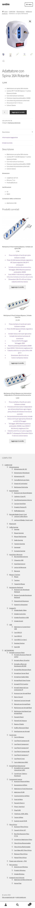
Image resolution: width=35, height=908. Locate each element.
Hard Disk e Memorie (15, 554)
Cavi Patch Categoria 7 (21, 755)
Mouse (16, 577)
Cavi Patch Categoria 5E (21, 741)
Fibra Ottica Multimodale (22, 847)
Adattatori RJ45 (19, 792)
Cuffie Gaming (13, 527)
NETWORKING (9, 650)
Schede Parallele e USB (21, 617)
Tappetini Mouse (19, 584)
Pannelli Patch (19, 717)
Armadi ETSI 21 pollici (21, 684)
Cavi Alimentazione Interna (23, 500)
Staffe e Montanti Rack (21, 728)
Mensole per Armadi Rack (22, 704)
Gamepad (17, 547)
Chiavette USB (18, 560)
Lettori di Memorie (20, 567)
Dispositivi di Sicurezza (21, 601)
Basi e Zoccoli (18, 697)
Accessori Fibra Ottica (21, 827)
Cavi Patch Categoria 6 (21, 744)
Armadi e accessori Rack (16, 652)
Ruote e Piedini (19, 724)
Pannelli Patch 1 (19, 803)
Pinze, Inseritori (19, 807)
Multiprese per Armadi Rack (23, 708)
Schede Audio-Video (20, 610)
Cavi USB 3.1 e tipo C (20, 640)
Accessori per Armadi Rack (22, 693)
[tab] (17, 132)
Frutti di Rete (18, 799)
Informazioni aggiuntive (10, 137)
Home (6, 11)
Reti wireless (13, 865)
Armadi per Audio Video (21, 677)
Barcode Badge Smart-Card (18, 514)
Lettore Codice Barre (20, 516)
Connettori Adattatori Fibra (23, 839)
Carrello (27, 903)
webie (6, 4)
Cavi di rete (12, 735)
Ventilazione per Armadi (22, 731)
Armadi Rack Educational (17, 766)
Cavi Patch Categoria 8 (21, 748)
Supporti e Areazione (21, 604)
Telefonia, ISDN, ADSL (21, 814)
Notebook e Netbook (16, 587)
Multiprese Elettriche (14, 123)
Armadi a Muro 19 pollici (21, 660)
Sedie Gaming (18, 540)
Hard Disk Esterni (19, 564)
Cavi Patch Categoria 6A (21, 751)
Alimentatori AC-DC (20, 469)
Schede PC (12, 608)
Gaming (16, 529)
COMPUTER (12, 11)
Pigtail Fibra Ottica (20, 857)
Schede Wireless (19, 874)
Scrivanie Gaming (19, 551)
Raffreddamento (19, 511)
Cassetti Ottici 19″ (20, 830)
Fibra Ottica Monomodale (22, 843)
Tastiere (17, 580)
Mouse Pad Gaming (20, 536)
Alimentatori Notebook (21, 473)
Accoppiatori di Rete (20, 785)
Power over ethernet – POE (18, 861)
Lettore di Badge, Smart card (23, 520)
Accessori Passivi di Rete (21, 781)
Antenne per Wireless (21, 867)
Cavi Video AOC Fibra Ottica (22, 850)
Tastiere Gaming (19, 544)
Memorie (17, 571)
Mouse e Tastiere (14, 575)
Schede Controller (20, 614)
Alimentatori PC (19, 476)
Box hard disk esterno (21, 557)
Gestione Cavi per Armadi (22, 700)
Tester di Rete (18, 817)
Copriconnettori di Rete (21, 796)
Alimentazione (20, 11)
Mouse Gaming (19, 533)
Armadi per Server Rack (21, 673)
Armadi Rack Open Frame (22, 680)
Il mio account (6, 905)
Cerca (17, 905)
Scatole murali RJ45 (20, 821)
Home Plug (17, 883)
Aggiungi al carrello (18, 112)
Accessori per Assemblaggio (23, 493)
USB (10, 625)
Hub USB (17, 647)
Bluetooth (12, 524)
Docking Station (19, 643)
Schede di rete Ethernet (16, 878)
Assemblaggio (13, 491)
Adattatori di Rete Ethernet (23, 880)
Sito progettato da (8, 897)
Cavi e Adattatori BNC (21, 762)
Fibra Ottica (13, 824)
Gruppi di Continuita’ (20, 483)
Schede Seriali (18, 621)
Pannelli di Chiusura (20, 721)
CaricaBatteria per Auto (21, 480)
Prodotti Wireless (19, 870)
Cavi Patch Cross (19, 759)
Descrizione (6, 132)
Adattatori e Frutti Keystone (23, 789)
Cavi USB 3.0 (18, 636)
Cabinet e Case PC (20, 496)
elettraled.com (21, 897)
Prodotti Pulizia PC (20, 507)
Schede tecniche (7, 143)
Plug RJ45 (17, 810)
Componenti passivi (15, 779)
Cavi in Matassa (19, 737)
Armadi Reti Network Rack (22, 670)
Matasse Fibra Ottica (20, 854)
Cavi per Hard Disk (20, 504)
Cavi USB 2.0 (18, 632)
